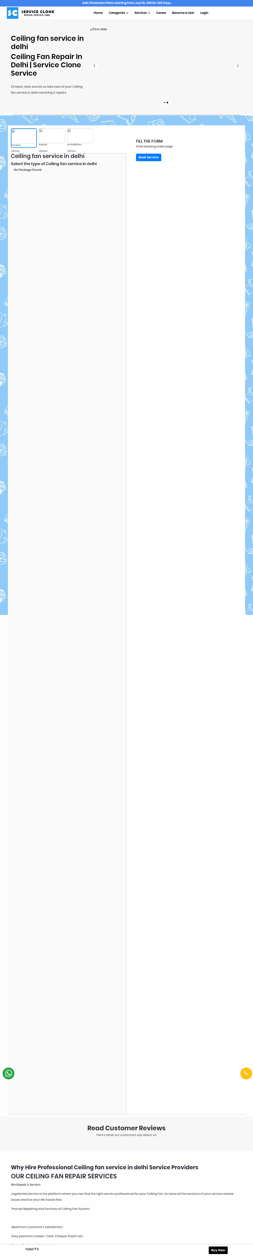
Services (140, 12)
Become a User (183, 12)
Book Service (149, 157)
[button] (94, 66)
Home (98, 12)
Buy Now (218, 1250)
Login (204, 12)
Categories (117, 12)
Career (161, 12)
